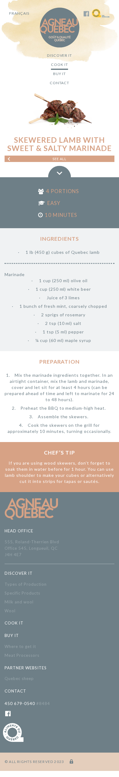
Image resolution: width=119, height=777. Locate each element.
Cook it (59, 64)
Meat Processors (22, 655)
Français (19, 13)
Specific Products (22, 593)
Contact (60, 83)
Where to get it (20, 646)
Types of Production (26, 584)
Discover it (59, 55)
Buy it (59, 73)
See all (59, 159)
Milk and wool (19, 601)
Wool (10, 610)
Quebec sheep (19, 678)
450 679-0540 (27, 703)
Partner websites (26, 667)
